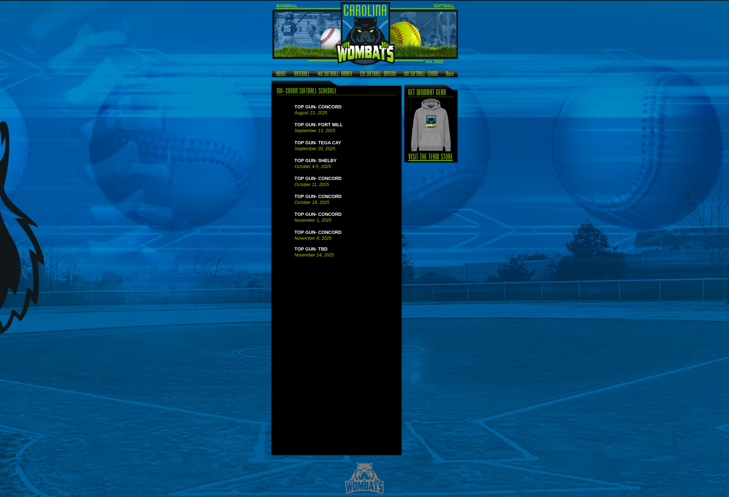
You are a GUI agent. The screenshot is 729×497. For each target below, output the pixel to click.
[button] (301, 74)
